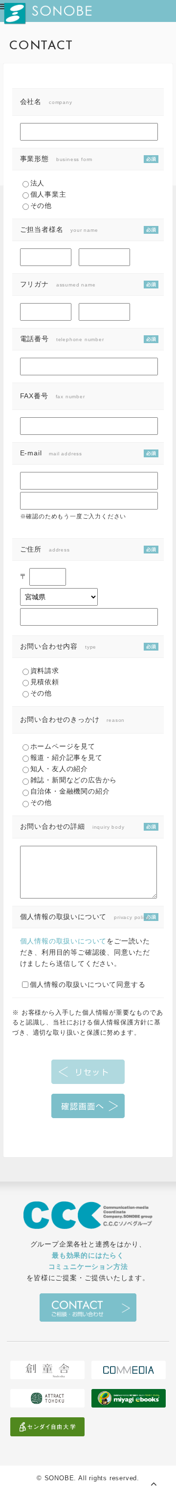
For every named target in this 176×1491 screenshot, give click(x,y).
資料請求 (44, 670)
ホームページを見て (62, 746)
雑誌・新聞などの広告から (73, 780)
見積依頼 (44, 682)
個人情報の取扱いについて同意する (88, 984)
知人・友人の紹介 (59, 769)
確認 (88, 1106)
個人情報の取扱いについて (63, 941)
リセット (88, 1072)
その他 (41, 205)
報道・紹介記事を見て (66, 757)
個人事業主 (48, 194)
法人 (37, 183)
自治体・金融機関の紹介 (70, 791)
